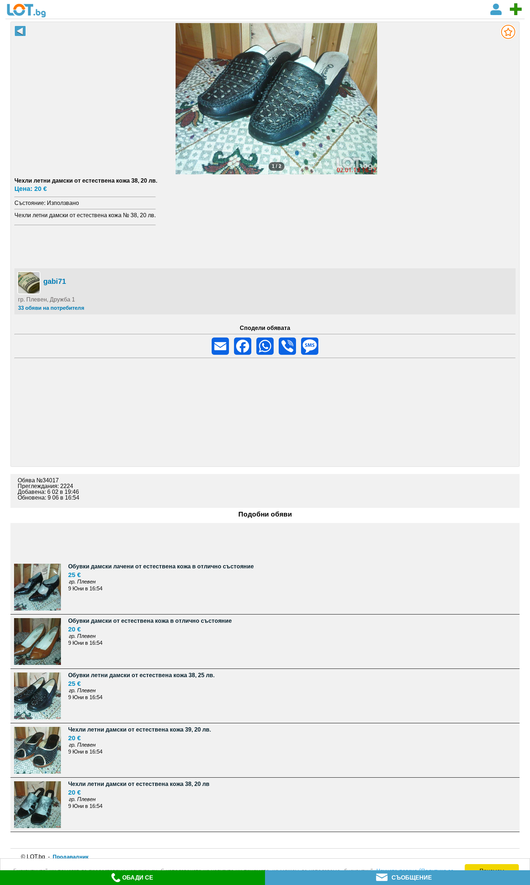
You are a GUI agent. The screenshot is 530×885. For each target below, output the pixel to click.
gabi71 (54, 281)
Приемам (492, 870)
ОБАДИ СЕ (137, 878)
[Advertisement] (265, 246)
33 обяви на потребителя (51, 308)
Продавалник (71, 857)
